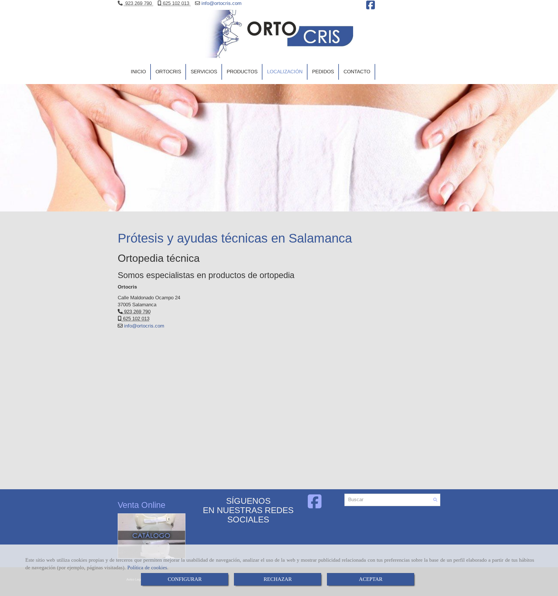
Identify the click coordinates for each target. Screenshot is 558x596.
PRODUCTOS (242, 71)
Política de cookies (147, 567)
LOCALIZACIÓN (285, 71)
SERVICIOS (204, 71)
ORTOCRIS (168, 71)
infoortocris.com (221, 3)
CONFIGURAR (185, 579)
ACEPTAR (370, 579)
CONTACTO (357, 71)
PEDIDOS (323, 71)
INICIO (138, 71)
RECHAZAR (278, 579)
